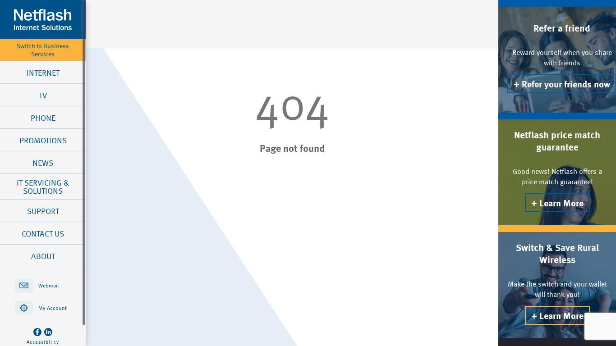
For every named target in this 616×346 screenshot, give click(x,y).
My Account (52, 308)
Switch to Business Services (43, 50)
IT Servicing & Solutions (43, 186)
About (43, 256)
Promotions (43, 140)
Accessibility (43, 342)
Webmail (48, 285)
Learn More (561, 202)
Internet (43, 72)
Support (43, 211)
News (42, 162)
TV (43, 95)
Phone (43, 117)
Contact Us (43, 233)
